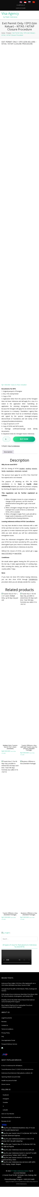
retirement (18, 471)
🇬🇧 (21, 2)
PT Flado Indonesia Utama (19, 1171)
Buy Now (24, 439)
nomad (24, 471)
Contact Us (5, 1025)
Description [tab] (8, 452)
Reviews (4, 1021)
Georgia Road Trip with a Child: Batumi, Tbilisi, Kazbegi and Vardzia (19, 990)
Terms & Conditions (7, 1029)
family (4, 471)
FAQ (3, 1036)
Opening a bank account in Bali (11, 1077)
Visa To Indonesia (14, 446)
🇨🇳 (33, 2)
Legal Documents (7, 1018)
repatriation (10, 471)
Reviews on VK (6, 1121)
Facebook (5, 1095)
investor (34, 468)
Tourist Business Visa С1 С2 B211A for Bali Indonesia (17, 1069)
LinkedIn (5, 1110)
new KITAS (17, 553)
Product (8, 33)
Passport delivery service (9, 1044)
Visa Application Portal (8, 1040)
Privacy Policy (6, 1033)
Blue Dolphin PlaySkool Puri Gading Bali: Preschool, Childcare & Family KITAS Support (17, 1006)
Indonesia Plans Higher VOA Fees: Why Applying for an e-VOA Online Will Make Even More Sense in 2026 (19, 984)
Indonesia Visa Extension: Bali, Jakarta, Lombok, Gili (17, 1073)
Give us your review (8, 1114)
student (22, 468)
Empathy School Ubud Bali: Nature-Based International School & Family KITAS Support (18, 1001)
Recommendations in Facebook (11, 1117)
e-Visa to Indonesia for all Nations (12, 1065)
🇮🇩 (25, 2)
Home (3, 33)
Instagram (5, 1099)
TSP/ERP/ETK (33, 579)
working (28, 468)
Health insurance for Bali (9, 1080)
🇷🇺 (29, 2)
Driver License (6, 1084)
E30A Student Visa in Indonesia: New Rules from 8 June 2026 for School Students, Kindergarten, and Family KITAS (20, 995)
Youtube (5, 1102)
